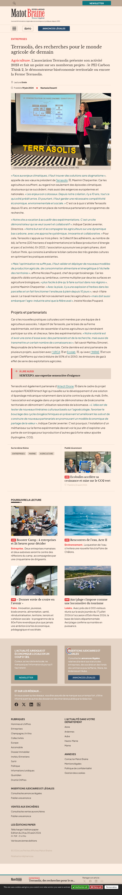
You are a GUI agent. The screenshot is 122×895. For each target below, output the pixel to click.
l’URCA (56, 352)
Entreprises (19, 39)
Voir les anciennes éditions (24, 840)
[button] (14, 28)
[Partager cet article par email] (102, 881)
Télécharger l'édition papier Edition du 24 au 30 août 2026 (26, 832)
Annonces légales (84, 677)
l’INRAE (95, 352)
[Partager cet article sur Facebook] (90, 881)
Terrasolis (62, 180)
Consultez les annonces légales (26, 793)
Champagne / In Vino (21, 733)
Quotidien (16, 775)
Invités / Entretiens (20, 756)
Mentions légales (73, 763)
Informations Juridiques (22, 770)
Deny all (97, 887)
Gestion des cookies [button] (75, 773)
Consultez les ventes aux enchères (28, 811)
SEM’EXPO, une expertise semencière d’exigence (49, 375)
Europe (14, 742)
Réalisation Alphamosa (22, 856)
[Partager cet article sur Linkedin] (96, 881)
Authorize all (81, 887)
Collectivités (17, 738)
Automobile (17, 747)
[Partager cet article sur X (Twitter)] (84, 881)
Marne (32, 453)
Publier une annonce (21, 798)
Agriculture (46, 453)
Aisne (67, 726)
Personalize (111, 887)
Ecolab (71, 352)
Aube (67, 736)
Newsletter (97, 3)
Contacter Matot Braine (76, 759)
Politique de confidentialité (78, 768)
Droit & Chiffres (18, 780)
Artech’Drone (65, 386)
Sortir (14, 761)
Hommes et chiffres (21, 724)
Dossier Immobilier (20, 752)
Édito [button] (28, 28)
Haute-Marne (71, 740)
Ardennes (69, 731)
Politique (15, 766)
